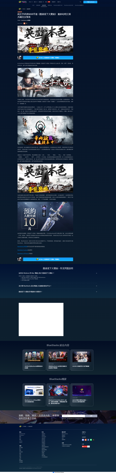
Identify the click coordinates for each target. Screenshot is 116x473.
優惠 (20, 436)
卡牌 (20, 457)
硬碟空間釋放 (44, 449)
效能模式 (43, 448)
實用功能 (43, 455)
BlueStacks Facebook (23, 250)
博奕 (20, 456)
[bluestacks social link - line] (91, 440)
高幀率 (43, 452)
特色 (30, 1)
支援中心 (59, 1)
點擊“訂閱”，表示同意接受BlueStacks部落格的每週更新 (72, 418)
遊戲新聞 (44, 5)
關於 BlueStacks (65, 433)
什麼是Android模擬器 (66, 446)
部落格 (23, 8)
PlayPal (20, 442)
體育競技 (21, 460)
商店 (47, 1)
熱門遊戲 (21, 447)
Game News (95, 134)
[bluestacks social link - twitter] (94, 440)
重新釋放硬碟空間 (45, 446)
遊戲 (35, 1)
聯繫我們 (63, 436)
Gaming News (88, 134)
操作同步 (43, 439)
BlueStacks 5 (21, 435)
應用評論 (50, 5)
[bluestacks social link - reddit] (86, 440)
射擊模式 (43, 435)
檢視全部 (89, 126)
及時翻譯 (43, 443)
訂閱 (91, 416)
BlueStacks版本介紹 (58, 5)
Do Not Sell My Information (36, 468)
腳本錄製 (43, 441)
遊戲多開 (43, 438)
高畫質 (43, 454)
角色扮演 (21, 451)
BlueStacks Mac (22, 433)
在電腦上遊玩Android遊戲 (66, 444)
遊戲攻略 (38, 5)
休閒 (20, 454)
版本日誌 (83, 433)
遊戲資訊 (40, 1)
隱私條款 (20, 468)
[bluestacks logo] (22, 2)
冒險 (20, 450)
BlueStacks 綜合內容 (68, 5)
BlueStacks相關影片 (79, 5)
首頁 (33, 5)
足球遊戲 (21, 462)
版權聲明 (24, 468)
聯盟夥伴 (54, 1)
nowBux (20, 441)
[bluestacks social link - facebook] (88, 440)
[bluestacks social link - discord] (83, 440)
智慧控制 (43, 445)
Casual (81, 134)
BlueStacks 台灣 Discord (23, 253)
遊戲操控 (43, 433)
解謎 (20, 459)
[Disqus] (41, 319)
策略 (20, 453)
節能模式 (43, 442)
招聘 (63, 438)
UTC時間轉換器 (44, 456)
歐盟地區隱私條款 (29, 468)
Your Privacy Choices (59, 472)
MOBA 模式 (44, 436)
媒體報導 (63, 439)
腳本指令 (43, 451)
